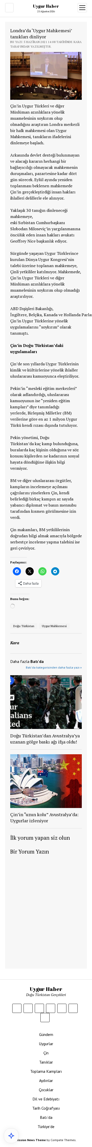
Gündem (46, 1034)
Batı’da (46, 1117)
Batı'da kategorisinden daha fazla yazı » (54, 667)
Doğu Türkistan (23, 626)
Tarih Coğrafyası (46, 1108)
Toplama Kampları (46, 1071)
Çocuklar (46, 1089)
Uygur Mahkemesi (54, 626)
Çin (46, 1052)
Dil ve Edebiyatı (46, 1098)
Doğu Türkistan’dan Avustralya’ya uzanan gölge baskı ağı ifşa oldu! (45, 739)
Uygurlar (46, 1043)
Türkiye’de (46, 1126)
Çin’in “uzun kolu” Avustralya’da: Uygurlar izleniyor (44, 817)
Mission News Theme (31, 1140)
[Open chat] (11, 1136)
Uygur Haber (46, 6)
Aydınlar (46, 1080)
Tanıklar (46, 1062)
